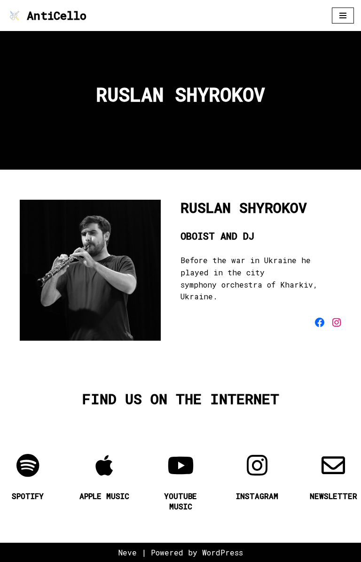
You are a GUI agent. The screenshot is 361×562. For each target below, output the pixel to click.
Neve (127, 552)
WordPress (222, 552)
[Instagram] (336, 322)
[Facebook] (319, 322)
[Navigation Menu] (343, 15)
